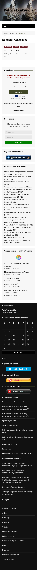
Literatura (5, 522)
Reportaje (24, 46)
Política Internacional (9, 531)
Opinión (16, 46)
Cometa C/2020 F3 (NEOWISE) (15, 225)
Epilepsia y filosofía (9, 421)
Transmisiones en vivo (12, 278)
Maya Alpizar (10, 54)
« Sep (4, 358)
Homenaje (8, 46)
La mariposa (6, 449)
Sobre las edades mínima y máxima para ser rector (17, 431)
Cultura (4, 513)
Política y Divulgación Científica (13, 541)
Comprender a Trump (9, 444)
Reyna (4, 487)
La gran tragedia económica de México (17, 212)
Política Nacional (8, 536)
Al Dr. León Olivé (11, 50)
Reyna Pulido (7, 470)
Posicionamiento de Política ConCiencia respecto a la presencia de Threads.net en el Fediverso (16, 480)
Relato (4, 545)
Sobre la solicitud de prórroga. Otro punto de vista (17, 438)
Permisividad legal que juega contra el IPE (17, 453)
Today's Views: (7, 310)
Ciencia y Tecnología (9, 508)
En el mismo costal (10, 237)
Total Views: (6, 312)
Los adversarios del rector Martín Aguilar (16, 402)
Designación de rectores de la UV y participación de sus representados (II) (15, 408)
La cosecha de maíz (11, 284)
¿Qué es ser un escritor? (10, 425)
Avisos (4, 504)
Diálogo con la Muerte (17, 487)
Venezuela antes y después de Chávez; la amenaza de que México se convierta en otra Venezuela (18, 189)
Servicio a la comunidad (10, 555)
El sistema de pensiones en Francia (16, 272)
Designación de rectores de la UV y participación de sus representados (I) (15, 415)
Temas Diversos (8, 559)
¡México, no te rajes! (11, 222)
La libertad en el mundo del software (17, 182)
